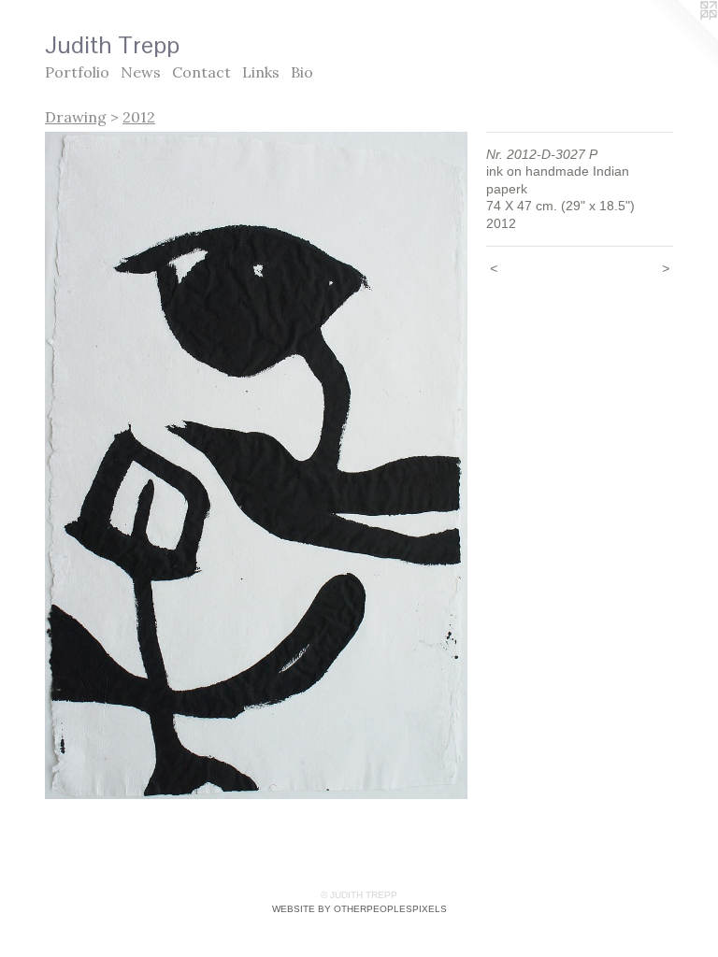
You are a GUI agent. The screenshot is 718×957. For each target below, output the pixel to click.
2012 (138, 116)
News (141, 72)
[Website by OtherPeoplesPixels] (680, 37)
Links (261, 72)
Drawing (76, 116)
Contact (201, 72)
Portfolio (77, 72)
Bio (302, 72)
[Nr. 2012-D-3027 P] (256, 465)
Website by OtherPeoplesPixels (359, 909)
